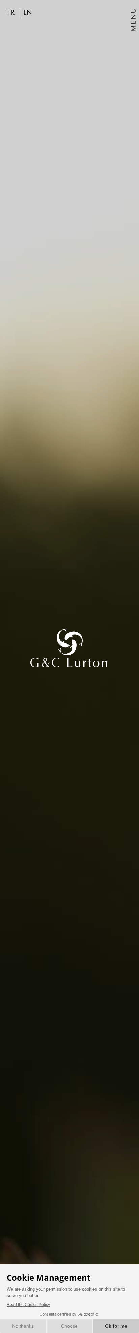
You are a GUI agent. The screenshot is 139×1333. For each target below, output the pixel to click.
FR (11, 12)
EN (27, 12)
